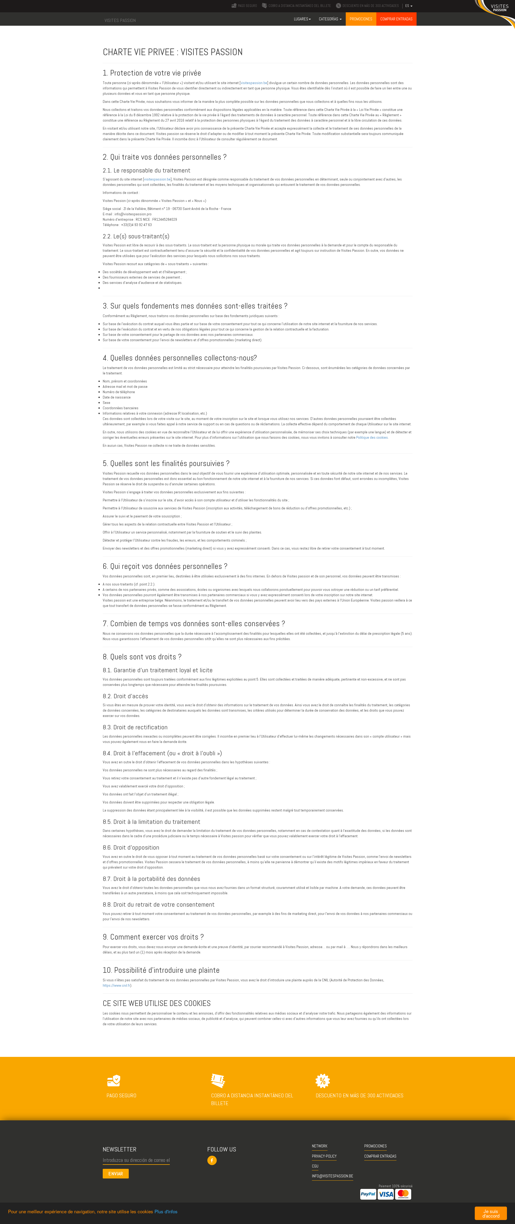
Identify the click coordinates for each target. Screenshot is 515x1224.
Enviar (115, 1173)
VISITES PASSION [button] (120, 20)
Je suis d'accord (491, 1213)
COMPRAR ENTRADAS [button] (396, 18)
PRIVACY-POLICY (324, 1156)
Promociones (375, 1145)
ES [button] (407, 6)
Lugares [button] (301, 18)
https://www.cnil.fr (116, 985)
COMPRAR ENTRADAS (380, 1156)
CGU (315, 1166)
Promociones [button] (361, 18)
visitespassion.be (254, 82)
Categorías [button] (329, 18)
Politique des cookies (372, 437)
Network (320, 1145)
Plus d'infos (166, 1211)
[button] (257, 1160)
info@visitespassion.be (332, 1175)
